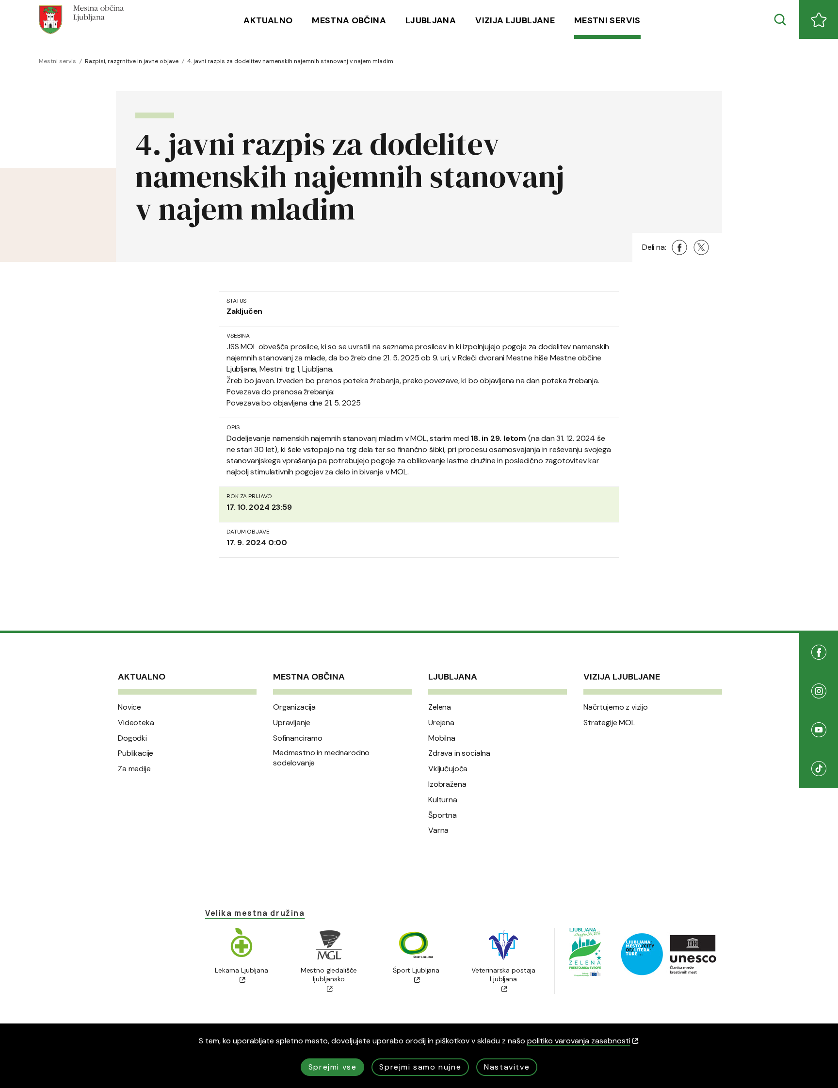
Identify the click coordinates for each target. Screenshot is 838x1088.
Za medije (134, 769)
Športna (442, 815)
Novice (129, 707)
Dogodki (132, 738)
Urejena (441, 723)
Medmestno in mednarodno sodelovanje (321, 758)
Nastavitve (507, 1067)
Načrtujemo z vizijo (615, 707)
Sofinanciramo (297, 738)
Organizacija (294, 707)
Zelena (439, 707)
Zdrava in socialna (459, 753)
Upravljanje (291, 723)
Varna (438, 830)
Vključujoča (447, 769)
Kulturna (442, 800)
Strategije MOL (609, 723)
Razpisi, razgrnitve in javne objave (131, 61)
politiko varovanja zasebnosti (578, 1041)
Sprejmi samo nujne (420, 1067)
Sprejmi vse (332, 1067)
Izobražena (447, 784)
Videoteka (136, 723)
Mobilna (441, 738)
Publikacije (135, 753)
